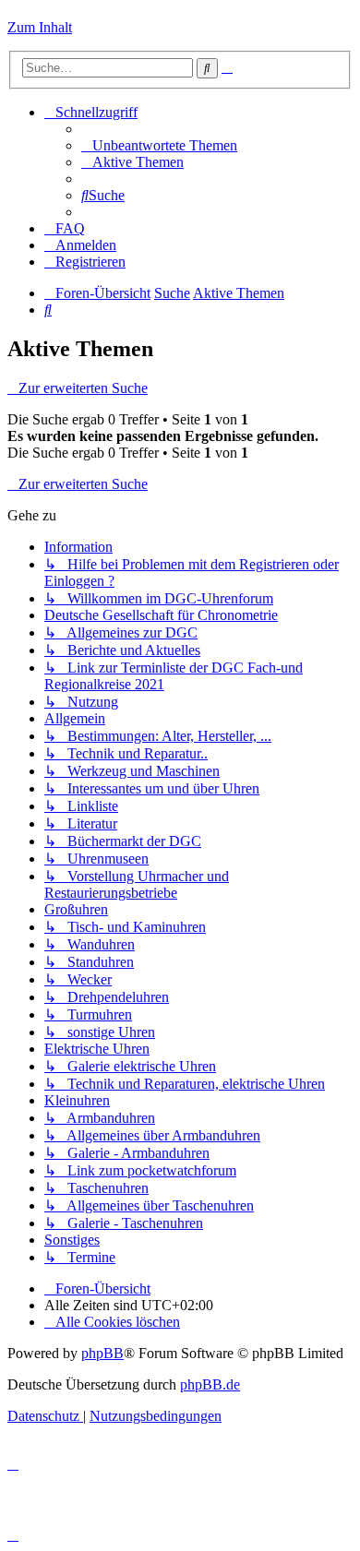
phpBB (102, 1353)
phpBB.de (210, 1384)
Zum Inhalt (39, 27)
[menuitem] (159, 145)
